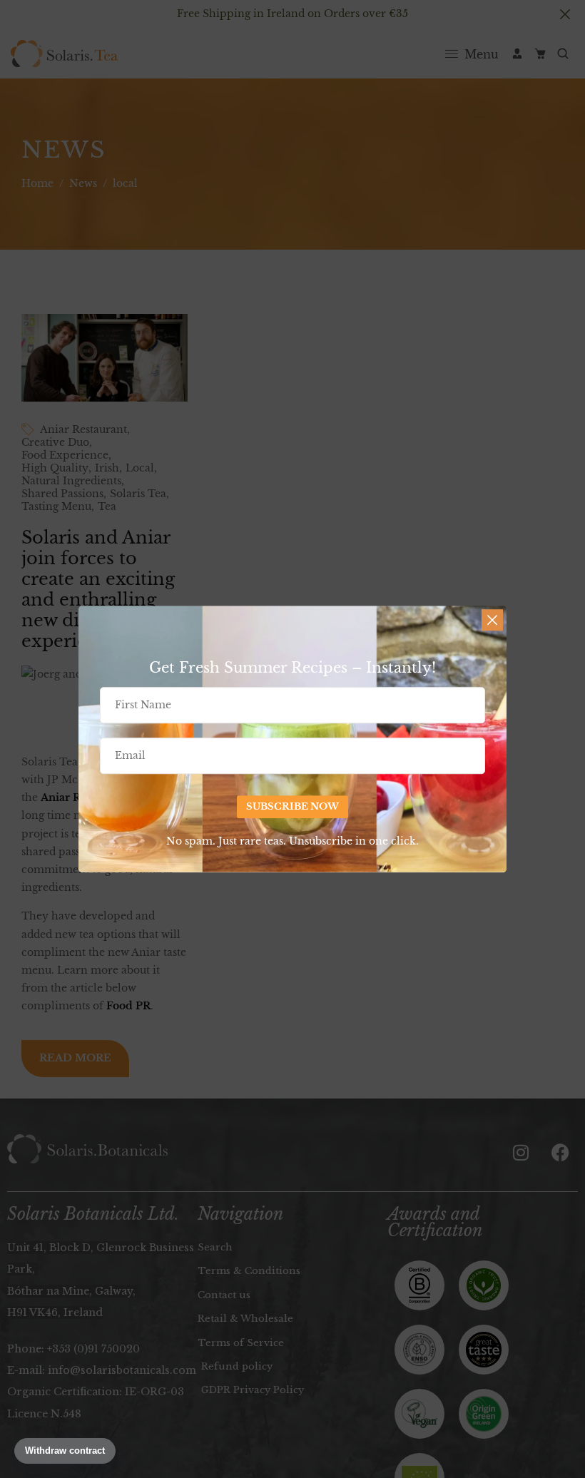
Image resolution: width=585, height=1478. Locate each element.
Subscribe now (292, 807)
